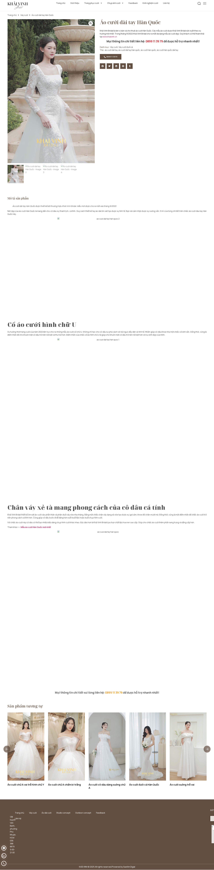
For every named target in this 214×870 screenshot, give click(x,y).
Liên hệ (166, 3)
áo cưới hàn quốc (148, 50)
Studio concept (63, 812)
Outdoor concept (83, 812)
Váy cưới (24, 15)
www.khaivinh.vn (109, 36)
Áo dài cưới (46, 812)
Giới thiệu (74, 3)
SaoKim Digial (129, 866)
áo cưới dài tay (111, 50)
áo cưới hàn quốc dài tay (167, 50)
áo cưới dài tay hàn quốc (129, 50)
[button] (199, 3)
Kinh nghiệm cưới (150, 3)
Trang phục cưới (91, 3)
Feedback (133, 3)
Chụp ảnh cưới (113, 3)
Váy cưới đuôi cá (126, 47)
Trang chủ (60, 3)
